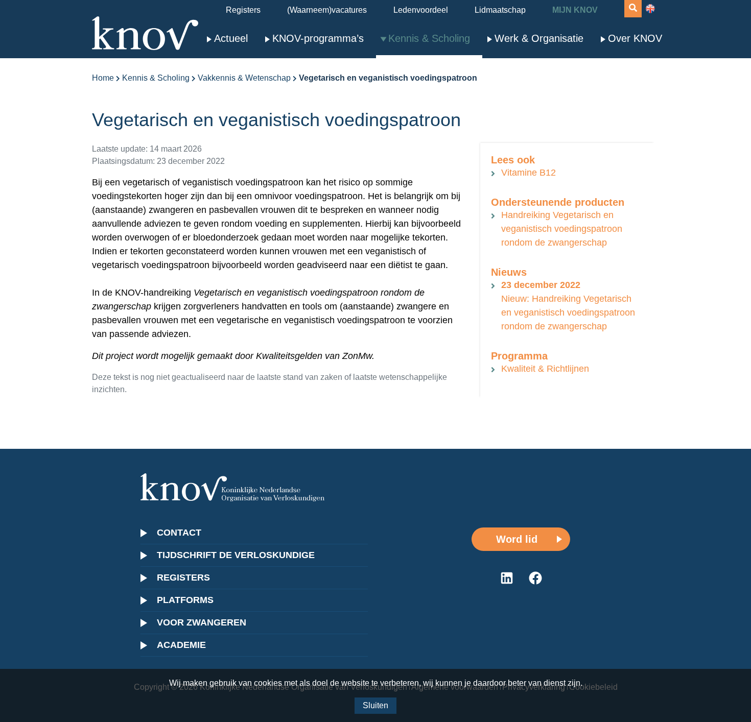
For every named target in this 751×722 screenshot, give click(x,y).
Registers (243, 10)
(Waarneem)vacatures (327, 10)
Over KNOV (635, 38)
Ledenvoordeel (420, 10)
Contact (179, 532)
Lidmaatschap (500, 10)
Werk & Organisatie (539, 38)
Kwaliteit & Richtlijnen (545, 369)
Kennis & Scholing (429, 38)
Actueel (231, 38)
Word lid (516, 539)
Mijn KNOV (575, 10)
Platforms (185, 600)
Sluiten (375, 705)
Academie (181, 645)
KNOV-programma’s (318, 38)
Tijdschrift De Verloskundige (236, 555)
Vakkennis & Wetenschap (244, 78)
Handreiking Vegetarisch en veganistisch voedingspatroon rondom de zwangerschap (561, 229)
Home (103, 78)
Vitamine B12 (528, 172)
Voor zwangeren (201, 622)
